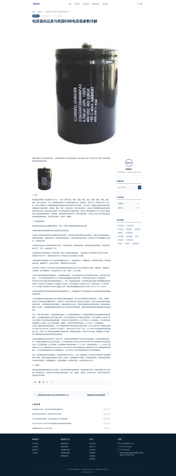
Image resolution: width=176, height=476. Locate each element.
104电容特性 (129, 232)
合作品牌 (35, 447)
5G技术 (127, 243)
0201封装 (120, 229)
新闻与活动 (95, 4)
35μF (136, 236)
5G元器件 (120, 240)
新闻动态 (35, 450)
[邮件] (47, 382)
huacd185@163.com (127, 443)
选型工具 (92, 447)
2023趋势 (120, 236)
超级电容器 (64, 447)
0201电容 (129, 229)
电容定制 (92, 453)
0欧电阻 (120, 232)
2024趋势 (129, 236)
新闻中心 (40, 12)
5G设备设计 (136, 243)
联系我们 (92, 459)
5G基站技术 (129, 240)
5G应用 (120, 243)
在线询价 (92, 456)
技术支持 (86, 4)
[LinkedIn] (39, 382)
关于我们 (105, 4)
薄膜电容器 (64, 443)
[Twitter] (43, 382)
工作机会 (35, 453)
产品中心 (77, 4)
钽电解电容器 (65, 450)
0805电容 (137, 229)
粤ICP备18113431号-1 (88, 472)
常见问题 (92, 450)
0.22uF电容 (130, 225)
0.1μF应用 (120, 225)
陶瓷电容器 (64, 456)
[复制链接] (51, 382)
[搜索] (140, 187)
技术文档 (92, 443)
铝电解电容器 (65, 453)
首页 (69, 4)
